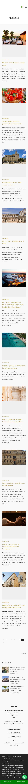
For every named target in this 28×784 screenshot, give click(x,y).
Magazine (5, 59)
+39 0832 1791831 (15, 733)
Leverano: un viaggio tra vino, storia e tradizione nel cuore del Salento (17, 679)
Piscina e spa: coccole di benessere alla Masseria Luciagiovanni (10, 546)
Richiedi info (21, 781)
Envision (11, 763)
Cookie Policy (18, 721)
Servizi (14, 756)
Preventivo (7, 781)
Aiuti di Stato (21, 769)
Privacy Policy (9, 721)
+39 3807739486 (15, 736)
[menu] (26, 7)
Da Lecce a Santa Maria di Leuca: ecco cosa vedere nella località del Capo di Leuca (12, 304)
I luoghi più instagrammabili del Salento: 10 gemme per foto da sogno (17, 669)
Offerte (5, 758)
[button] (24, 777)
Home (3, 756)
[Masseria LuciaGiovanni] (8, 6)
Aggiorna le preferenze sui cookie (14, 724)
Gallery (19, 756)
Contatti (17, 758)
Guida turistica (14, 745)
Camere (9, 756)
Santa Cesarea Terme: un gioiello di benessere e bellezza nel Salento (16, 688)
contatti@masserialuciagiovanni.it (14, 743)
